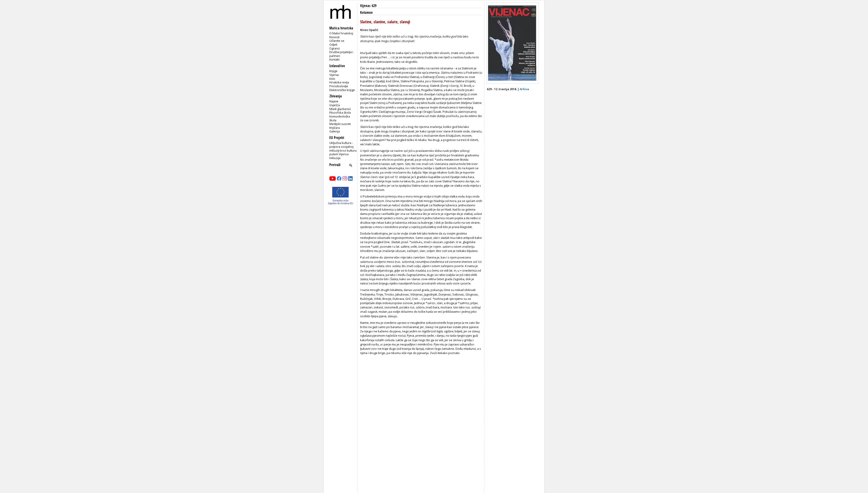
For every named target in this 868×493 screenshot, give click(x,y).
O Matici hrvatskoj (341, 33)
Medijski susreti (340, 124)
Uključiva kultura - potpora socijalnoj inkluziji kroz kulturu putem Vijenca (343, 148)
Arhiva (524, 89)
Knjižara (334, 128)
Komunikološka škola (339, 118)
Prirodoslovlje (338, 86)
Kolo (332, 79)
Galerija (334, 131)
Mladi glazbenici (340, 109)
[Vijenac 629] (512, 82)
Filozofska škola (340, 112)
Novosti (334, 37)
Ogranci (334, 48)
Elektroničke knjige (342, 90)
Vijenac (334, 75)
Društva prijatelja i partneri (341, 54)
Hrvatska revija (339, 82)
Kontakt (334, 59)
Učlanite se (336, 41)
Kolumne (366, 12)
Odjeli (333, 44)
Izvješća (334, 105)
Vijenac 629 (368, 5)
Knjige (333, 71)
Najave (333, 101)
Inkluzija (334, 158)
